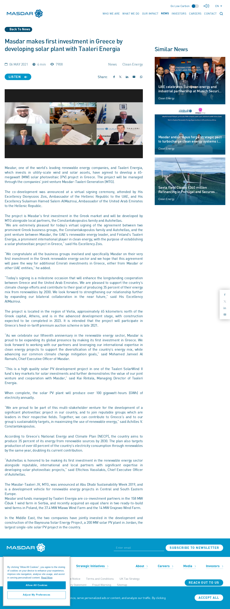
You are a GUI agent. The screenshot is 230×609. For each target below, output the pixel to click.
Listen (15, 77)
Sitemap (122, 585)
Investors (179, 13)
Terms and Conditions (100, 578)
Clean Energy (166, 98)
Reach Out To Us (204, 582)
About (140, 566)
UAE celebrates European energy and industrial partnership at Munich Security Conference (190, 91)
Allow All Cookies (36, 585)
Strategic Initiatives (90, 566)
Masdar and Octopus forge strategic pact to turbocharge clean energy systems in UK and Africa (190, 141)
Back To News (19, 29)
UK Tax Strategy (129, 578)
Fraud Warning (101, 585)
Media (188, 566)
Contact (210, 13)
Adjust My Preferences (36, 595)
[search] (221, 13)
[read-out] (207, 6)
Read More (46, 577)
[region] (36, 581)
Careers (195, 13)
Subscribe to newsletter (194, 548)
